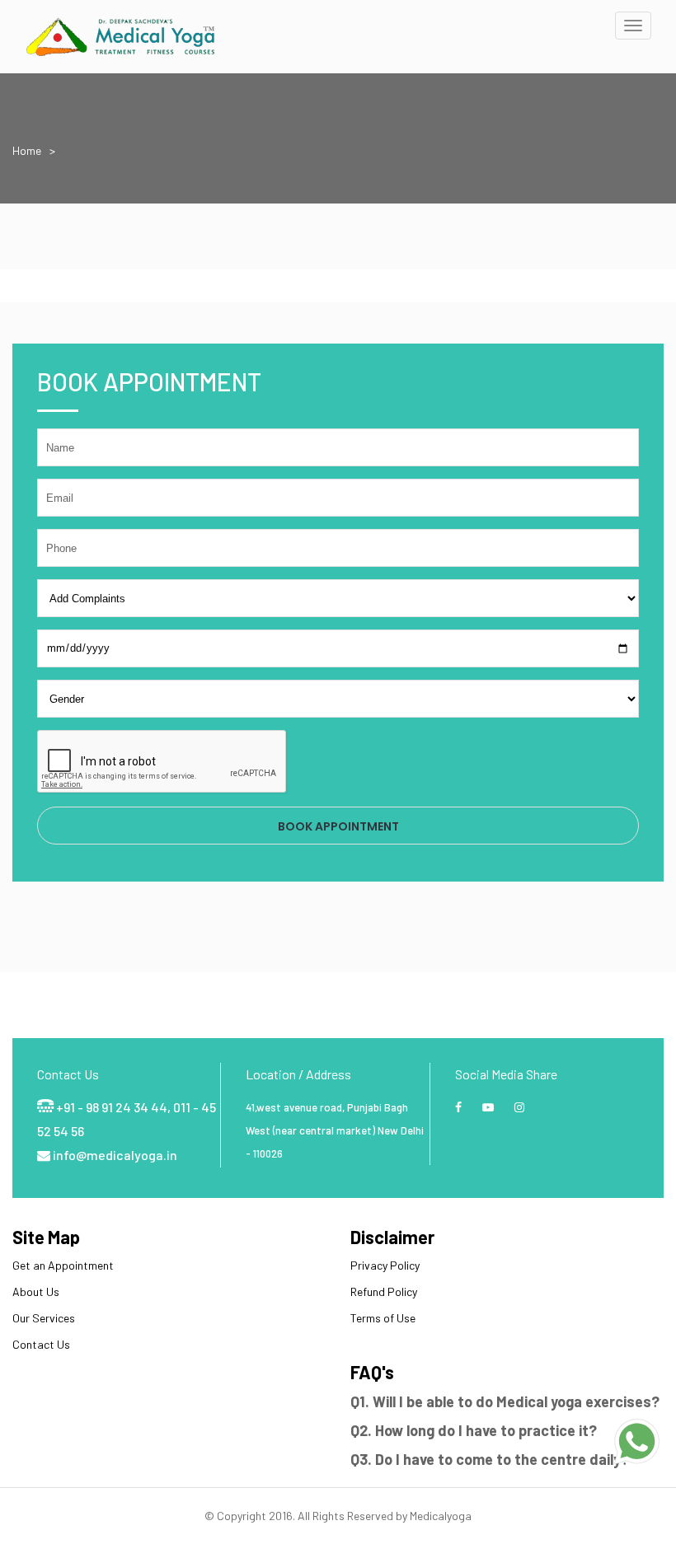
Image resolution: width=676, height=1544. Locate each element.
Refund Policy (383, 1291)
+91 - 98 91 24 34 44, (114, 1107)
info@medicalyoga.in (113, 1155)
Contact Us (41, 1344)
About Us (35, 1291)
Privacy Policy (385, 1265)
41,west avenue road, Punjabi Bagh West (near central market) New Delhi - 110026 (335, 1130)
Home (26, 150)
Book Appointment (338, 826)
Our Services (43, 1318)
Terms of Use (382, 1318)
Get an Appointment (63, 1265)
